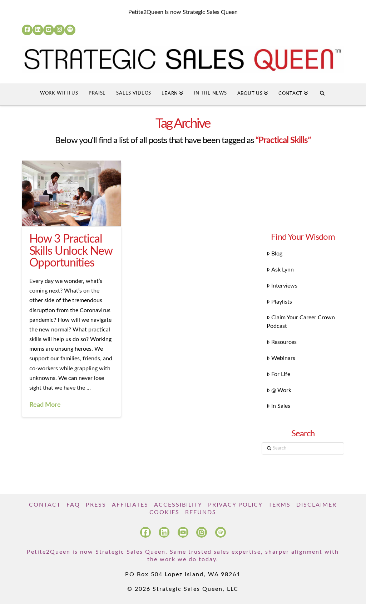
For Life (280, 374)
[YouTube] (48, 30)
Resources (284, 342)
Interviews (284, 286)
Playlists (281, 302)
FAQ (73, 505)
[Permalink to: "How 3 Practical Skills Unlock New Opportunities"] (71, 194)
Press (96, 505)
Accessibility (178, 505)
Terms (279, 505)
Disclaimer (316, 505)
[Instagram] (59, 30)
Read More (45, 405)
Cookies (164, 512)
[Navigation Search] (322, 94)
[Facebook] (27, 30)
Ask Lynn (282, 270)
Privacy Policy (235, 505)
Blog (276, 254)
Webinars (283, 358)
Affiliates (130, 505)
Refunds (200, 512)
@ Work (281, 390)
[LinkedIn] (38, 30)
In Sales (280, 406)
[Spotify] (70, 30)
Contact (45, 505)
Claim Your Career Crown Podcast (301, 322)
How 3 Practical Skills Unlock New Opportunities (70, 251)
